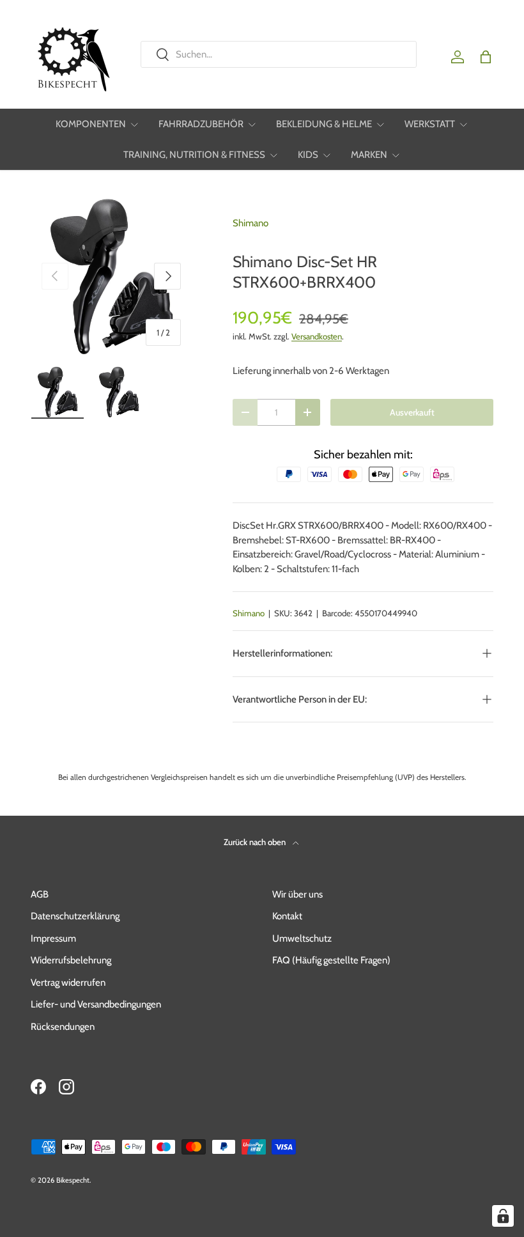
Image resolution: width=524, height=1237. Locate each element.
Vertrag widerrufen (68, 982)
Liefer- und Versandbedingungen (96, 1004)
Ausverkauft (412, 412)
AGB (40, 894)
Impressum (53, 938)
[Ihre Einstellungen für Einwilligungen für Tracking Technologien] (503, 1216)
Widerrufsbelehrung (71, 960)
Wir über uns (297, 894)
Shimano (250, 223)
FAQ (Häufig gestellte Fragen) (331, 960)
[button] (486, 57)
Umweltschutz (302, 938)
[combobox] (278, 54)
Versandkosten (316, 336)
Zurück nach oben (256, 842)
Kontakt (287, 916)
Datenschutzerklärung (75, 916)
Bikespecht (72, 1180)
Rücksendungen (63, 1026)
